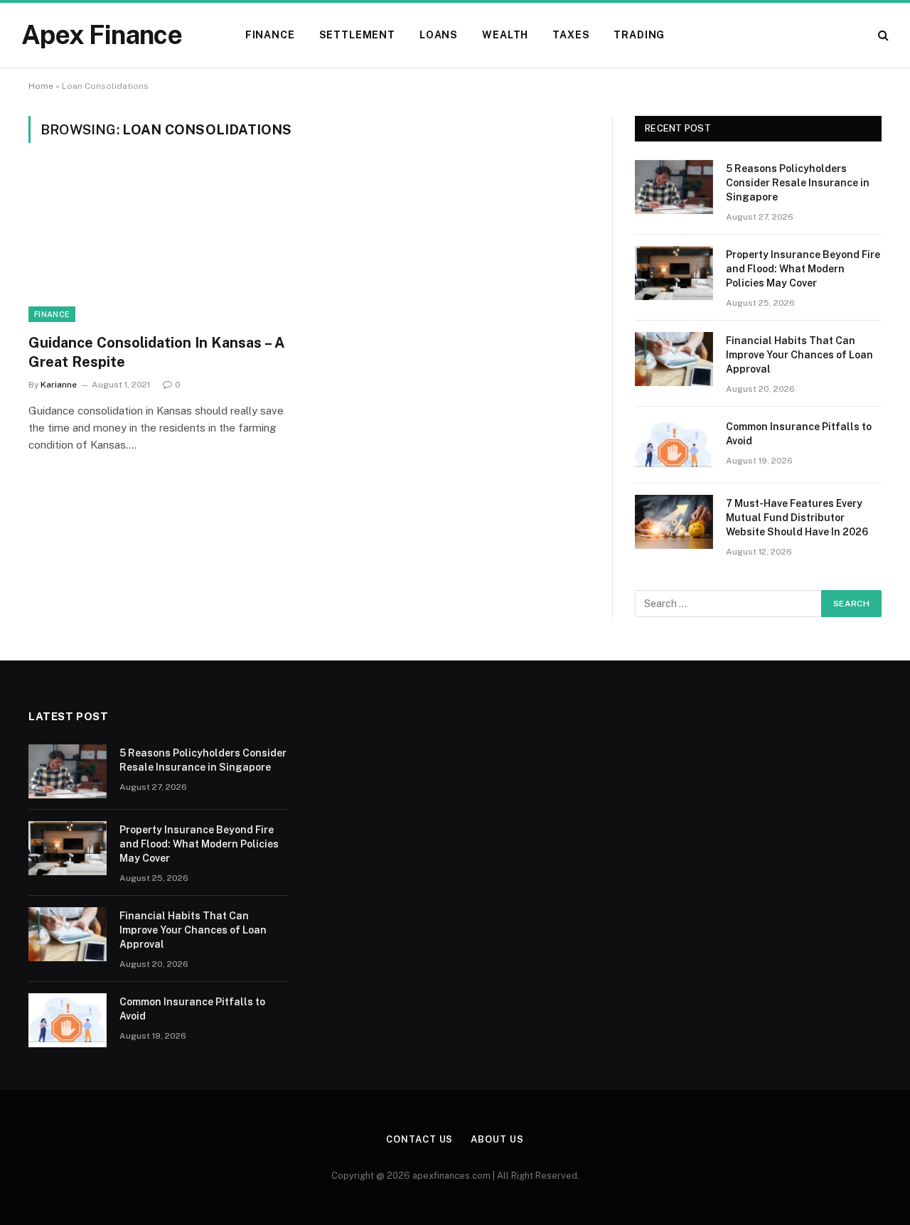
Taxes (570, 35)
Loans (438, 35)
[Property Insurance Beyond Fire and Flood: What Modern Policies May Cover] (674, 273)
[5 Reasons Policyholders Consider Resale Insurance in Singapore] (674, 187)
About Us (497, 1139)
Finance (270, 35)
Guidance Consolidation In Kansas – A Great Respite (156, 352)
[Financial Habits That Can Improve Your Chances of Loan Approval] (674, 359)
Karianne (59, 385)
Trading (639, 35)
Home (40, 86)
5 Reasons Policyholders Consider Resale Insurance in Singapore (797, 183)
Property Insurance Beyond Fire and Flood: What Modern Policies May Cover (803, 269)
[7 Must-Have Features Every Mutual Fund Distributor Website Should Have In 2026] (674, 522)
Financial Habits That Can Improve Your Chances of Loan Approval (799, 355)
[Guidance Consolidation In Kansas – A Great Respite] (162, 246)
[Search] (882, 35)
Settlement (357, 35)
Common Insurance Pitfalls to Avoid (799, 433)
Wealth (505, 35)
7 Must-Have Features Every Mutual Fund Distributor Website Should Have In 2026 (797, 517)
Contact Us (419, 1139)
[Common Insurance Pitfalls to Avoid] (674, 445)
